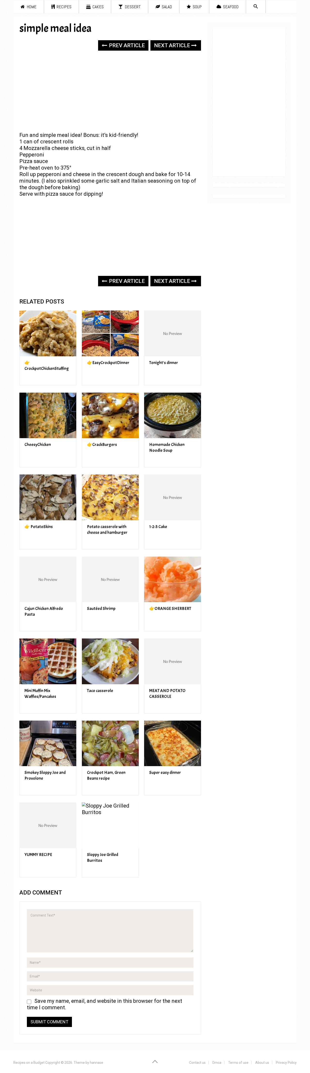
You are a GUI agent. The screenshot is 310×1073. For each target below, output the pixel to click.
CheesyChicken (37, 444)
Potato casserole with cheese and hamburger (107, 529)
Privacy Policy (286, 1063)
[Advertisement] (110, 92)
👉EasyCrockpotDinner (108, 362)
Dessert (132, 6)
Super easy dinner (165, 772)
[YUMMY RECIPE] (47, 825)
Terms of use (238, 1063)
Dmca (216, 1063)
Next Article (172, 45)
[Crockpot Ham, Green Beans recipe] (110, 743)
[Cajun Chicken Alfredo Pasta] (47, 579)
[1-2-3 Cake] (172, 497)
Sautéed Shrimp (101, 608)
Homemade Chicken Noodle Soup (167, 447)
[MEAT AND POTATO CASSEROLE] (172, 661)
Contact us (197, 1063)
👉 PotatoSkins (38, 526)
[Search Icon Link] (255, 6)
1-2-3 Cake (158, 526)
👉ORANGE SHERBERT (170, 608)
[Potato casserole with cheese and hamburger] (110, 497)
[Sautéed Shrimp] (110, 579)
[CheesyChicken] (47, 415)
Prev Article (126, 45)
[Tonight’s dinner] (172, 333)
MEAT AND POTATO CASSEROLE (167, 693)
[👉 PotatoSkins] (47, 497)
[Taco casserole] (110, 661)
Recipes (63, 6)
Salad (166, 6)
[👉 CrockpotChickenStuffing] (47, 333)
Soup (197, 6)
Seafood (230, 6)
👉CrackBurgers (102, 444)
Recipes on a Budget (29, 1063)
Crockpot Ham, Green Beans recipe (106, 775)
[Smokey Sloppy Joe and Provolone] (47, 743)
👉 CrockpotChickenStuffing (46, 365)
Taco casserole (100, 690)
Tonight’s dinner (163, 362)
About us (262, 1063)
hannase (96, 1063)
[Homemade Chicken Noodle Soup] (172, 415)
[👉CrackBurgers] (110, 415)
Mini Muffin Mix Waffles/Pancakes (40, 693)
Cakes (98, 6)
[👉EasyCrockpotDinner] (110, 333)
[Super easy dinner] (172, 743)
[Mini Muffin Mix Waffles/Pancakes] (47, 661)
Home (31, 6)
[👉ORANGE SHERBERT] (172, 579)
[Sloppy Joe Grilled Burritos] (110, 825)
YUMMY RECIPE (38, 854)
